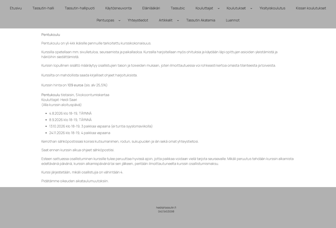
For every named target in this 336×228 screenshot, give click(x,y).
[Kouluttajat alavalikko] (219, 8)
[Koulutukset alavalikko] (251, 8)
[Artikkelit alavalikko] (178, 20)
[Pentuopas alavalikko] (119, 20)
